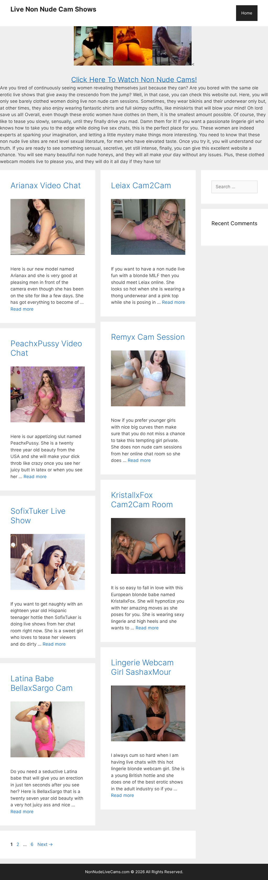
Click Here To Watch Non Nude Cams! (134, 79)
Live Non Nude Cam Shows (53, 9)
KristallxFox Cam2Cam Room (142, 499)
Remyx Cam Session (148, 337)
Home (246, 12)
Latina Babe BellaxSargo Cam (41, 683)
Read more (22, 309)
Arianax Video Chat (45, 185)
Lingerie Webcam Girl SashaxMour (142, 667)
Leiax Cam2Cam (141, 185)
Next (45, 844)
